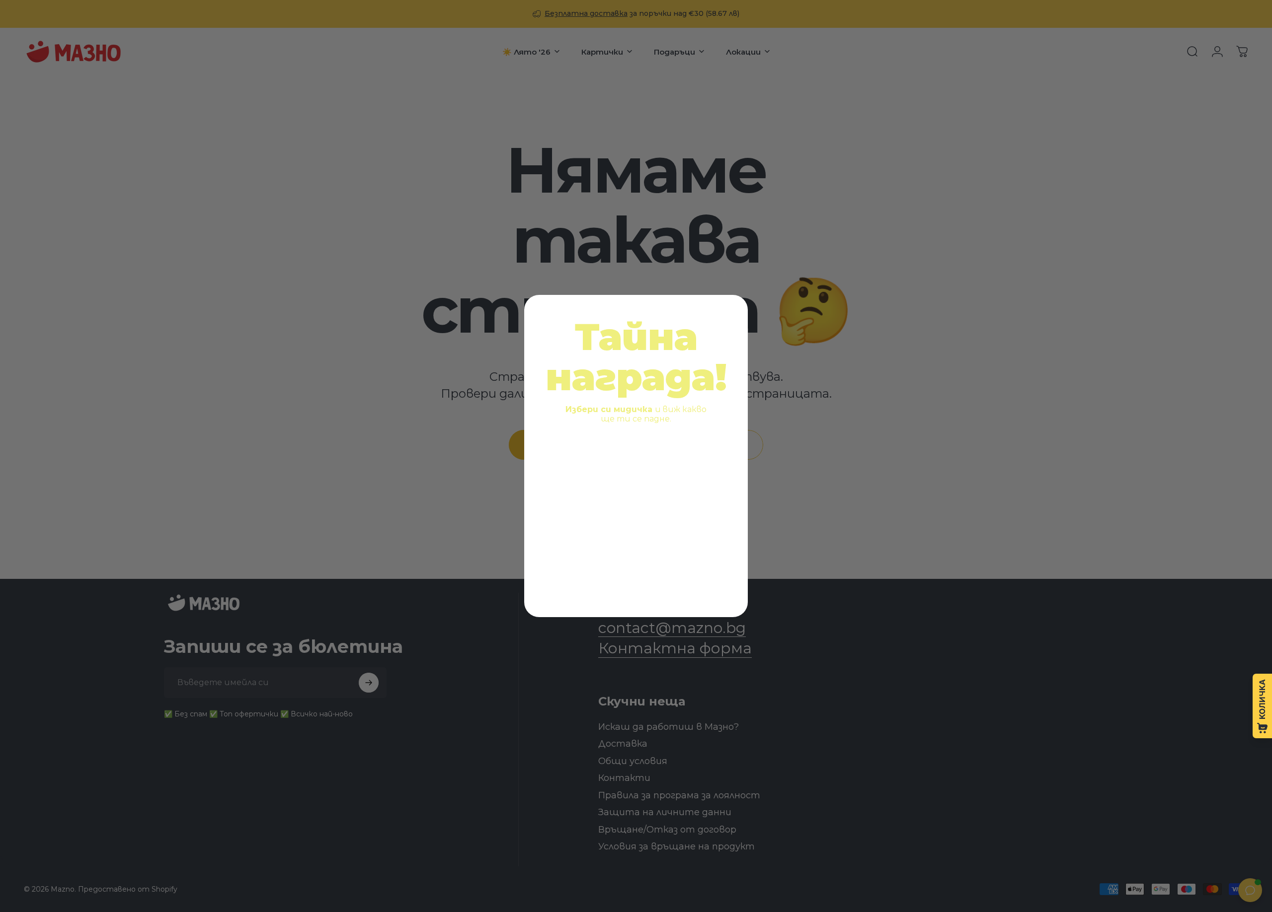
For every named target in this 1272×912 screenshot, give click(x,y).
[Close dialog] (733, 309)
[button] (587, 471)
